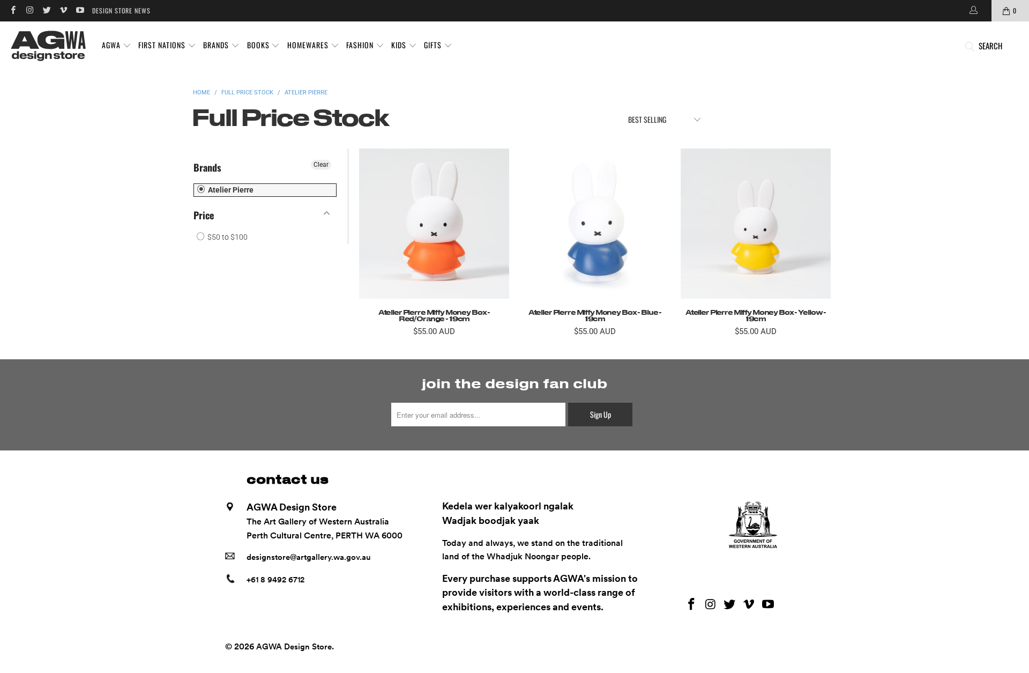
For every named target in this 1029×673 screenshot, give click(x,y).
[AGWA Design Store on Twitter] (46, 10)
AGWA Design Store (294, 647)
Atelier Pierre (229, 190)
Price (203, 215)
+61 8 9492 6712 (275, 580)
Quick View (434, 247)
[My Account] (972, 10)
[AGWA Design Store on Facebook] (12, 10)
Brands (207, 167)
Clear (321, 164)
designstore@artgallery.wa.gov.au (309, 557)
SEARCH (990, 45)
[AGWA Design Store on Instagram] (29, 10)
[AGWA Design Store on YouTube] (79, 10)
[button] (116, 45)
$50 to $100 (227, 237)
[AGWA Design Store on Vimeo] (63, 10)
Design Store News (121, 10)
